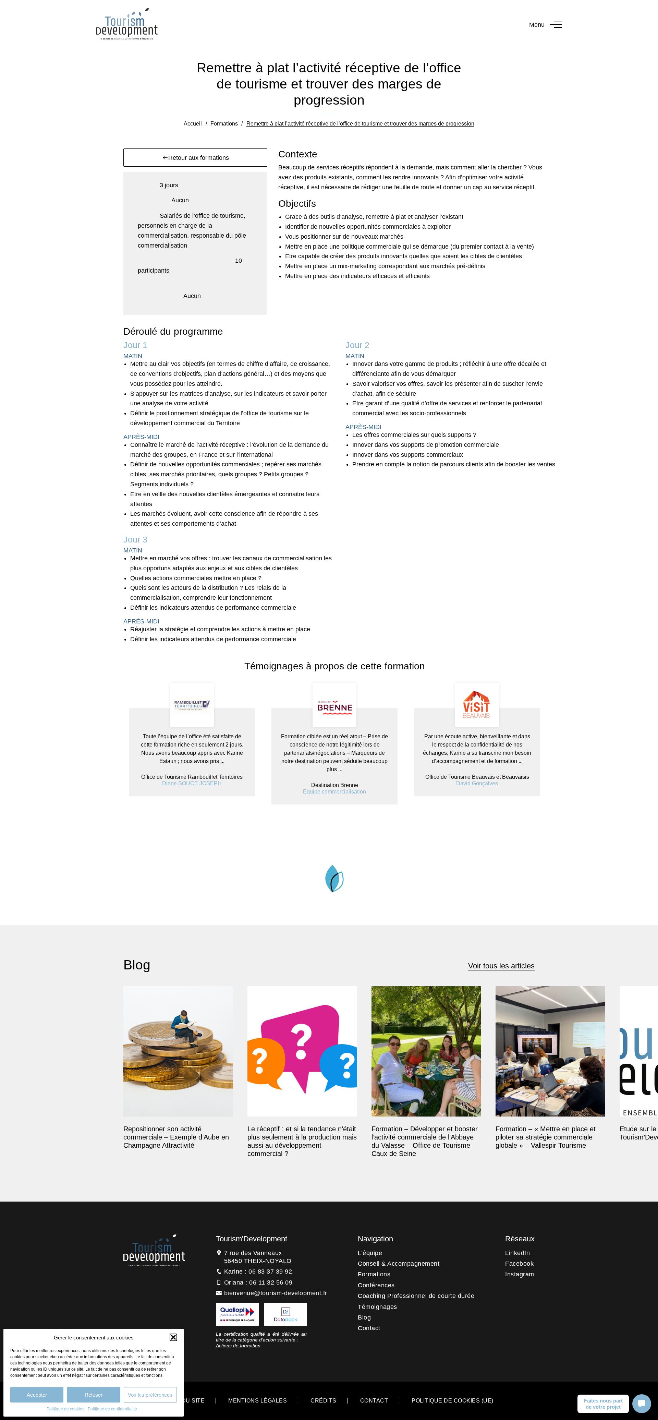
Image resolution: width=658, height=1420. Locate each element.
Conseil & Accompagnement (398, 1263)
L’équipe (370, 1253)
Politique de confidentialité (112, 1409)
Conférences (376, 1285)
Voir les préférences (150, 1395)
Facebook (519, 1263)
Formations (224, 124)
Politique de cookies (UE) (453, 1401)
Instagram (519, 1274)
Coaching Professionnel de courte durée (416, 1295)
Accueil (193, 124)
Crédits (323, 1401)
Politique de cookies (65, 1409)
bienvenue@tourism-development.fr (275, 1293)
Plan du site (184, 1401)
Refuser (93, 1395)
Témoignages (377, 1306)
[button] (173, 1337)
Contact (369, 1328)
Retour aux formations (198, 157)
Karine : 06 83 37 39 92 (258, 1271)
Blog (364, 1317)
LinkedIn (517, 1253)
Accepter (37, 1395)
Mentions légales (257, 1401)
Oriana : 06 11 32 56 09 (258, 1282)
